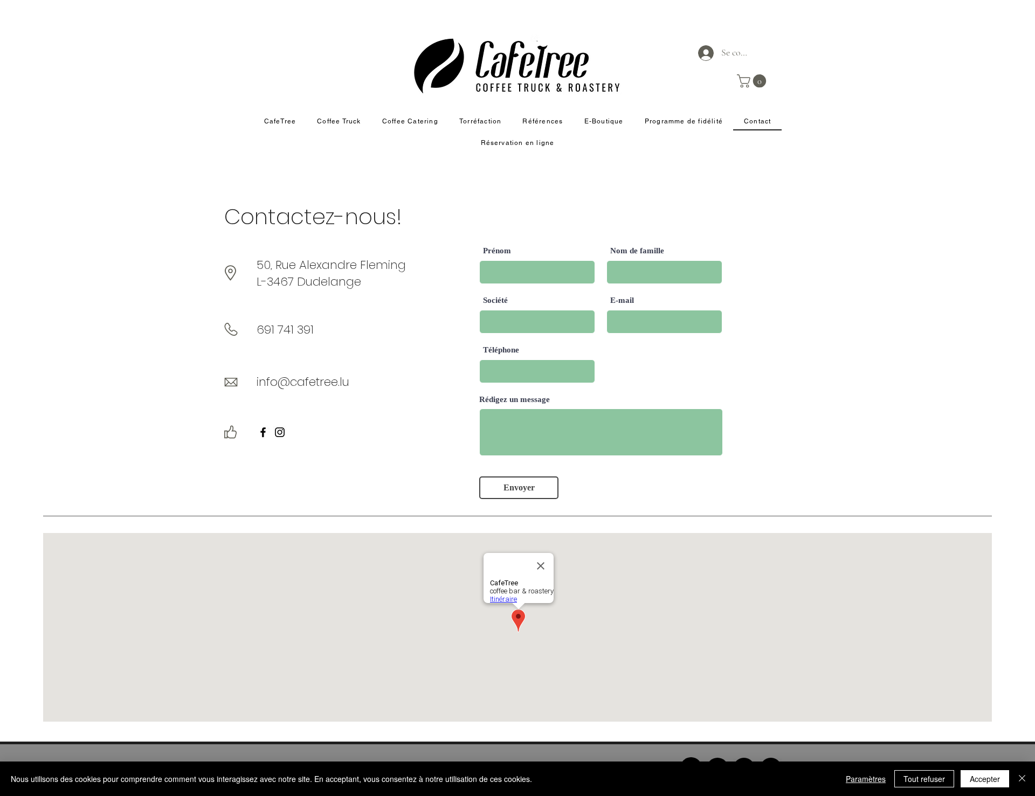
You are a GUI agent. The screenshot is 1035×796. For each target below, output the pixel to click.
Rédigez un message (514, 400)
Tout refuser (924, 778)
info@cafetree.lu (303, 381)
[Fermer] (1022, 778)
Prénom (497, 251)
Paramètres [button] (866, 778)
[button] (753, 80)
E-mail (622, 300)
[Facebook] (263, 432)
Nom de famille (637, 251)
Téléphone (501, 350)
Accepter (985, 778)
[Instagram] (279, 432)
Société (495, 300)
